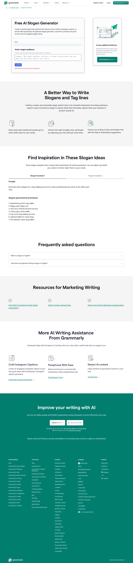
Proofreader (58, 551)
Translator (58, 487)
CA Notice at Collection (74, 430)
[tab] (37, 176)
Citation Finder (59, 527)
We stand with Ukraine (84, 469)
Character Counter (60, 502)
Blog (33, 495)
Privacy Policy (82, 428)
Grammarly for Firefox (15, 484)
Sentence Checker (60, 542)
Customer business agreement (86, 497)
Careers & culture (83, 475)
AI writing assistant (37, 489)
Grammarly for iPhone (15, 499)
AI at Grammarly (36, 483)
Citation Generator (60, 478)
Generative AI (36, 486)
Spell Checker (59, 539)
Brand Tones (58, 521)
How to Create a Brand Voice (59, 305)
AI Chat (57, 490)
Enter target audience (24, 49)
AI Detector (92, 377)
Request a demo (98, 3)
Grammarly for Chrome (15, 478)
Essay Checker (59, 481)
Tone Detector (59, 496)
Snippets (57, 515)
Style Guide (58, 512)
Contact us (104, 466)
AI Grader (58, 530)
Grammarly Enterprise (38, 474)
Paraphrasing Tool (55, 377)
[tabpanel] (66, 202)
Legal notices (82, 509)
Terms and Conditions (70, 428)
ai (6, 7)
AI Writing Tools (59, 493)
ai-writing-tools (14, 7)
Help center (104, 463)
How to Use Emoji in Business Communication (106, 305)
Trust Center (81, 488)
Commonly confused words (39, 507)
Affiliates (80, 481)
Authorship (58, 524)
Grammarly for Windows (15, 469)
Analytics (57, 518)
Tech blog (34, 498)
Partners (80, 484)
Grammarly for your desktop (17, 466)
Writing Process (36, 492)
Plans (33, 463)
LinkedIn (105, 478)
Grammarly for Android (15, 505)
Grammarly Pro (36, 466)
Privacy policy (82, 491)
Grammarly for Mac (14, 472)
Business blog (35, 504)
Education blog (36, 501)
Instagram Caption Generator (20, 380)
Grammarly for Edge (14, 487)
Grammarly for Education (39, 477)
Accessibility (81, 506)
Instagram (106, 472)
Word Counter (59, 499)
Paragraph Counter (60, 505)
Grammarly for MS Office (16, 490)
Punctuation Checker (61, 545)
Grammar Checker (60, 463)
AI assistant (35, 480)
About (80, 466)
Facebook (105, 469)
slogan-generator (26, 7)
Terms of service (82, 494)
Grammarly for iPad (14, 502)
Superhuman (83, 463)
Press (79, 478)
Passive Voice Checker (61, 548)
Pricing (57, 3)
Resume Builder (59, 536)
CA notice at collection (84, 500)
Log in (108, 3)
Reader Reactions (60, 533)
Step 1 (16, 42)
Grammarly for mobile (15, 496)
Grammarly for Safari (14, 481)
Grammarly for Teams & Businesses (38, 470)
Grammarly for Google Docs (16, 493)
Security (80, 503)
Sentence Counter (60, 509)
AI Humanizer (59, 475)
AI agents (57, 469)
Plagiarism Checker (60, 466)
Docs (10, 463)
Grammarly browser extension (17, 475)
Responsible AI (82, 472)
